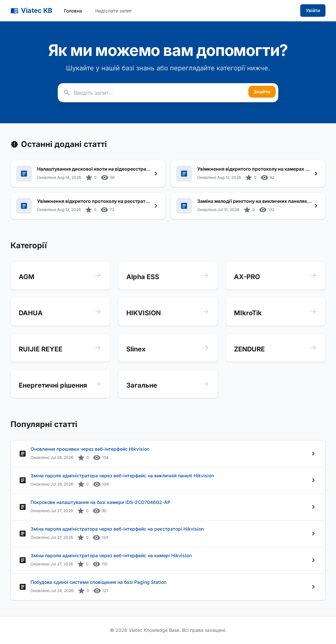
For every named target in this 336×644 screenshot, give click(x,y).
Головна (73, 10)
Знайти (262, 91)
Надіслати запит (113, 10)
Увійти (313, 10)
